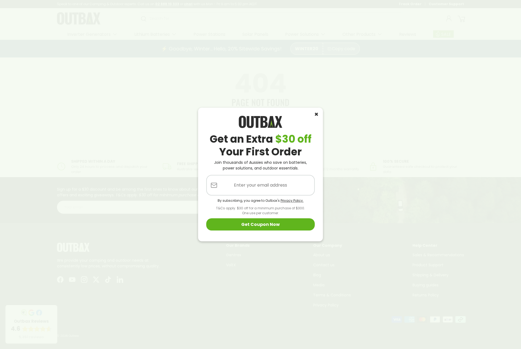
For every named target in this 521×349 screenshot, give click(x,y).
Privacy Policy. (292, 200)
